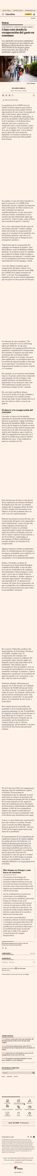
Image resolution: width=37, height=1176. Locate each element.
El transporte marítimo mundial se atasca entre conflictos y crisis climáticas (17, 1059)
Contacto (5, 1158)
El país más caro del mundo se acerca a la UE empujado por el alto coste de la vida (17, 1054)
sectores (5, 686)
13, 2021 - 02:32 (20, 90)
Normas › (32, 953)
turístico (22, 261)
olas (16, 662)
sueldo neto (30, 1103)
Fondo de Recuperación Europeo (15, 843)
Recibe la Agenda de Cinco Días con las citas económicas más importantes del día (15, 944)
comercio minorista (10, 711)
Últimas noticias (7, 1035)
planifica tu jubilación (7, 1109)
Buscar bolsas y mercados (10, 1068)
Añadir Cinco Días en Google (11, 100)
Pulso (23, 537)
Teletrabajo (5, 962)
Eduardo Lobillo (18, 88)
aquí (27, 974)
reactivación (26, 861)
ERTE (30, 839)
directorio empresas (29, 1109)
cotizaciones (7, 1115)
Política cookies (17, 1158)
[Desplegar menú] (3, 14)
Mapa (22, 1160)
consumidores (23, 275)
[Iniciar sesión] (34, 14)
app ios (18, 1115)
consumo (5, 247)
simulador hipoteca (18, 1103)
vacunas (18, 348)
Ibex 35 (4, 10)
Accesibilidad (18, 1160)
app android (29, 1115)
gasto (4, 233)
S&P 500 (15, 10)
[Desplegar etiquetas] (34, 962)
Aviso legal (10, 1158)
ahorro (7, 553)
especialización (8, 724)
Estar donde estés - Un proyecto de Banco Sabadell (17, 27)
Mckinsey (11, 962)
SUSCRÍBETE (28, 14)
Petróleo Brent (29, 10)
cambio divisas (18, 1109)
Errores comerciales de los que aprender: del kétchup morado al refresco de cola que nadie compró (18, 1040)
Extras (5, 23)
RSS (26, 1160)
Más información (6, 970)
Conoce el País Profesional (18, 1123)
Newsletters (29, 1160)
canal (31, 815)
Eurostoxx (9, 1076)
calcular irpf (7, 1103)
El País (33, 18)
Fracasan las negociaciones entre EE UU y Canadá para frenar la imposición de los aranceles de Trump (18, 1047)
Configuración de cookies (27, 1158)
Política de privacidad (9, 1160)
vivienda (8, 378)
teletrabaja (26, 116)
